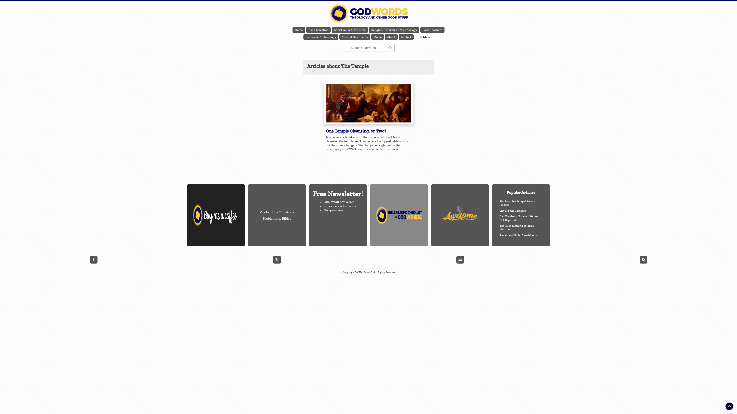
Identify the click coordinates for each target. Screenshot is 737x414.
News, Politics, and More (717, 73)
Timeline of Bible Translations (518, 235)
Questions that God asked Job (528, 66)
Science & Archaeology (321, 37)
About (391, 37)
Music (377, 37)
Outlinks (727, 80)
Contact (406, 37)
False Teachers (432, 30)
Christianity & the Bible (350, 30)
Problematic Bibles (277, 218)
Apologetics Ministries (277, 212)
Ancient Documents (355, 37)
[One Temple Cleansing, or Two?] (368, 103)
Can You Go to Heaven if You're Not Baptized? (519, 218)
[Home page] (368, 13)
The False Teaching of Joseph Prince (524, 73)
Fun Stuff (727, 52)
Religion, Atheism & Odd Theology (394, 30)
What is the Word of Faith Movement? (523, 59)
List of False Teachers (513, 210)
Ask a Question (318, 30)
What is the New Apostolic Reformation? (521, 80)
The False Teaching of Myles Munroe (517, 227)
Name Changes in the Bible (530, 52)
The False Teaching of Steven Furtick (517, 203)
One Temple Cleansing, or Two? (356, 131)
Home (299, 30)
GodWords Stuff (722, 59)
